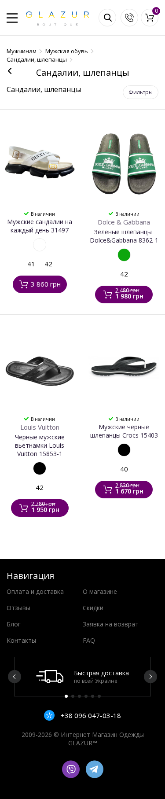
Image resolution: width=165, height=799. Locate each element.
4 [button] (86, 696)
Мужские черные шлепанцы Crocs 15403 (124, 431)
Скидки (93, 608)
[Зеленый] (124, 255)
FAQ (89, 640)
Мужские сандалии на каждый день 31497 (39, 225)
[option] (82, 677)
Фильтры (140, 92)
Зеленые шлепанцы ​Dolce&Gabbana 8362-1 (124, 236)
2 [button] (72, 696)
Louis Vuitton (39, 427)
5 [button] (92, 696)
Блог (14, 624)
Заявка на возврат (111, 624)
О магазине (100, 591)
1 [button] (66, 696)
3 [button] (79, 696)
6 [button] (99, 696)
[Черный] (40, 468)
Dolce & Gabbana (124, 221)
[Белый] (40, 245)
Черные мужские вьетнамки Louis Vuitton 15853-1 (40, 445)
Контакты (21, 640)
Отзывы (18, 608)
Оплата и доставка (35, 591)
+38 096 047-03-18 (90, 715)
